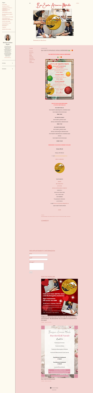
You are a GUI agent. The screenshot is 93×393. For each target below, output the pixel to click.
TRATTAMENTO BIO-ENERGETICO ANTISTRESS (7, 19)
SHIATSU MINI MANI (6, 21)
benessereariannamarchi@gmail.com (61, 155)
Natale (30, 55)
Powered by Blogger (55, 387)
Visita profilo (7, 57)
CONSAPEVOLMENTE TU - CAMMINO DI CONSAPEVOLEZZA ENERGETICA (7, 9)
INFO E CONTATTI (59, 159)
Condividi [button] (31, 48)
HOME (59, 209)
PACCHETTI (31, 58)
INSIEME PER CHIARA (6, 29)
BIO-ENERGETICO (59, 183)
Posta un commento (48, 322)
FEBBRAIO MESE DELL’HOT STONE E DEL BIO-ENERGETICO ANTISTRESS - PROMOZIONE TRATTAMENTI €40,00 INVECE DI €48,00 (59, 318)
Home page (35, 43)
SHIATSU (59, 181)
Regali (30, 61)
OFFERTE (31, 56)
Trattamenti (31, 62)
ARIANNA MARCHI (42, 43)
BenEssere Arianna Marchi (7, 43)
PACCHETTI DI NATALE (48, 379)
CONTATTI (4, 27)
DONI (30, 54)
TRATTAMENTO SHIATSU (7, 12)
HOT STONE (59, 185)
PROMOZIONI (32, 59)
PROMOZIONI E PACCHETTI (5, 25)
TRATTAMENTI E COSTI (6, 23)
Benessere (31, 52)
